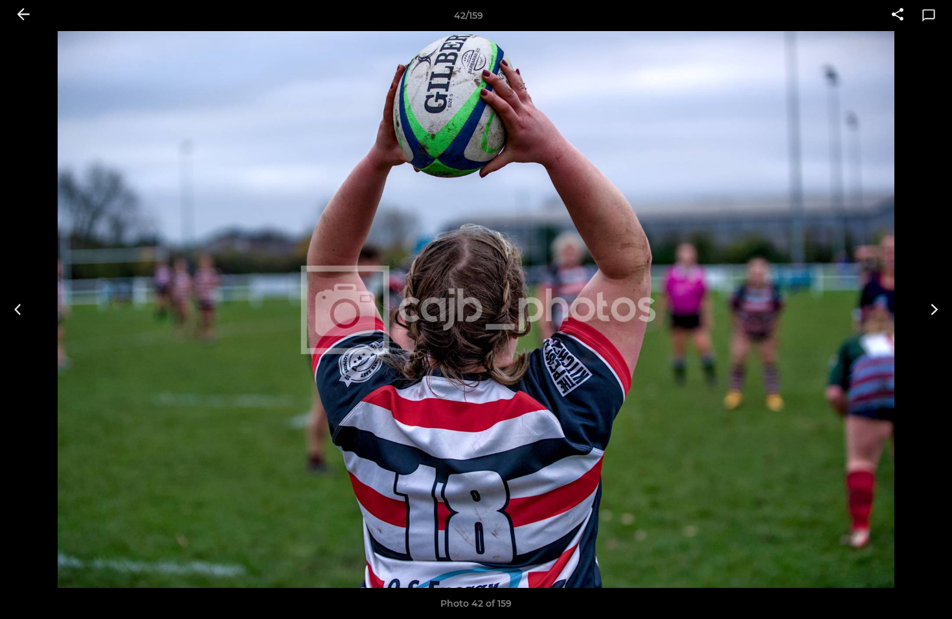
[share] (897, 15)
